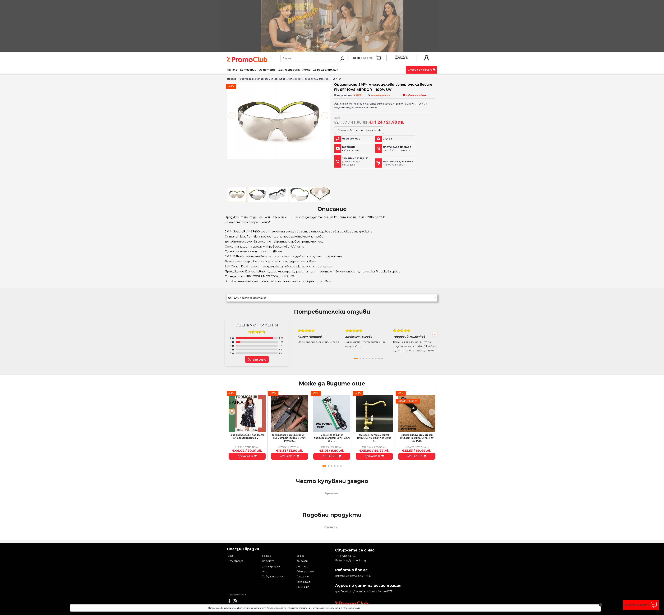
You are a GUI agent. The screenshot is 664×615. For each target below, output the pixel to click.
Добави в (246, 456)
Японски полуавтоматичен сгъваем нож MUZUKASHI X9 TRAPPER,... (417, 438)
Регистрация (235, 561)
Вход (230, 555)
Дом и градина (289, 69)
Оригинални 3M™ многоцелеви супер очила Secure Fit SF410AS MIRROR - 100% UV (291, 79)
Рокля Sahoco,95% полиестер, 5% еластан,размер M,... (247, 436)
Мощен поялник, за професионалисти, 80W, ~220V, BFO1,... (332, 438)
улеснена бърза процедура (355, 161)
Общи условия (305, 571)
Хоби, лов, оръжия (325, 69)
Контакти (302, 561)
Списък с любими (420, 69)
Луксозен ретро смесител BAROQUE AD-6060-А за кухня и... (374, 438)
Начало (232, 69)
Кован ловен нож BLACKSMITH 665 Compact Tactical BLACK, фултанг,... (289, 438)
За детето (267, 69)
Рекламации (304, 581)
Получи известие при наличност (358, 130)
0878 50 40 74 (348, 556)
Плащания (303, 576)
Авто (306, 69)
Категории (248, 69)
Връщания (303, 587)
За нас (301, 555)
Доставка (302, 566)
